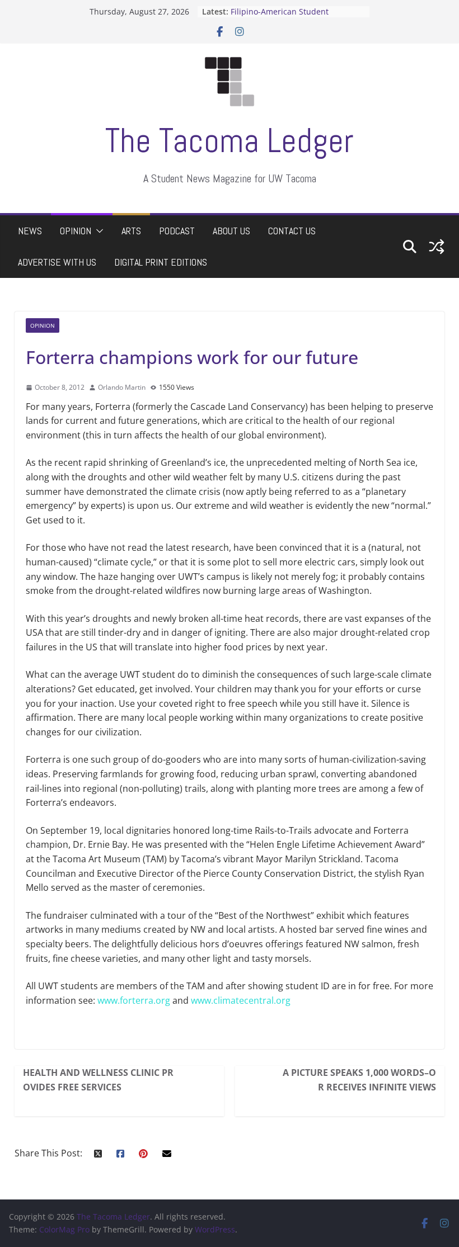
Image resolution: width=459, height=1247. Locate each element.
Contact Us (292, 230)
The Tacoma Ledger (229, 140)
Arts (131, 230)
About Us (231, 230)
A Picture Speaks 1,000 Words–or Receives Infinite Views (359, 1079)
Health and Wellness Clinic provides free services (98, 1079)
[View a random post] (436, 246)
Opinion (75, 230)
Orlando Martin (122, 387)
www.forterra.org (133, 1000)
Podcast (177, 230)
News (30, 230)
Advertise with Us (57, 262)
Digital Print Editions (160, 262)
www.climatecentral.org (241, 1000)
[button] (97, 231)
